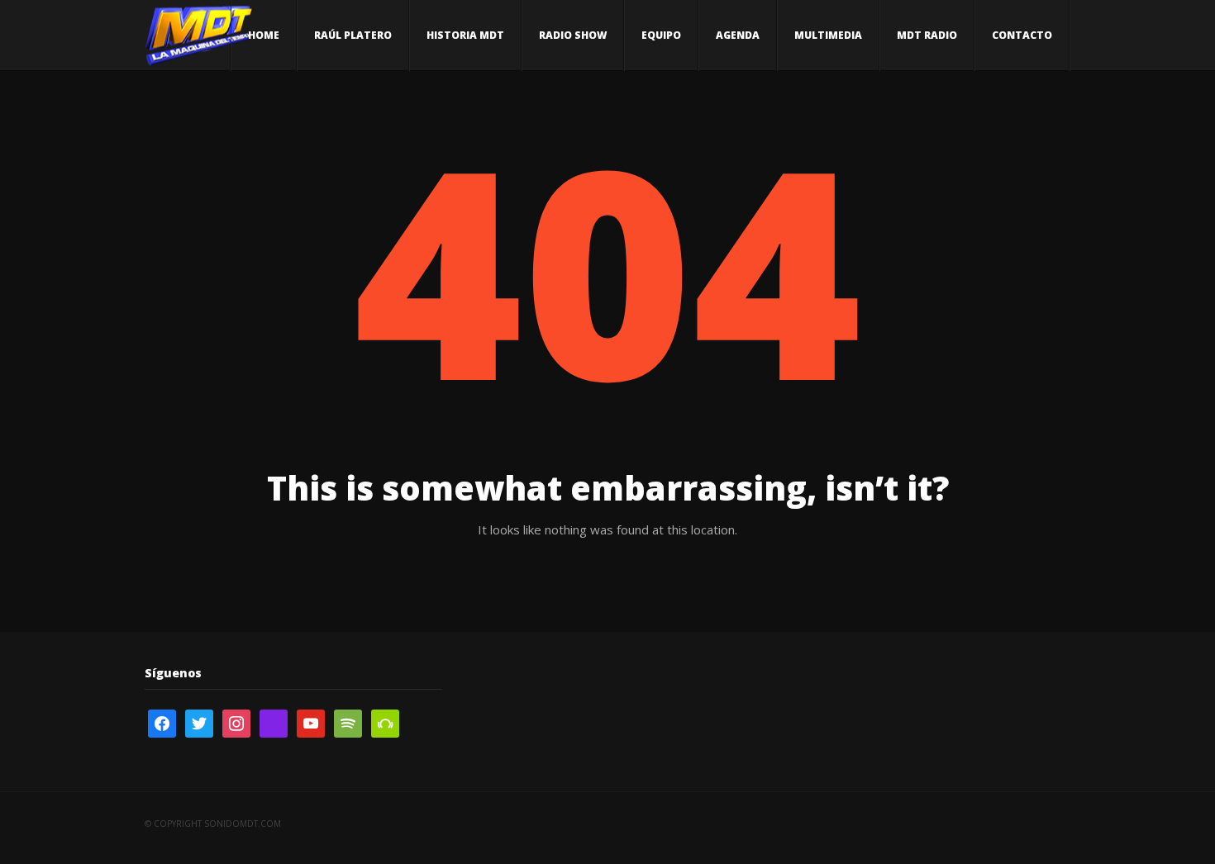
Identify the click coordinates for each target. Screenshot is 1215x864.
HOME (263, 35)
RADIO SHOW (573, 35)
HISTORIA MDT (465, 35)
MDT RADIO (927, 35)
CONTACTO (1022, 35)
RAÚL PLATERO (353, 35)
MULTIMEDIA (828, 35)
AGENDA (738, 35)
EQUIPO (661, 35)
